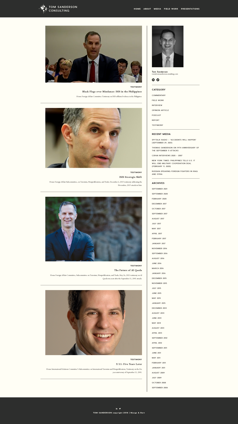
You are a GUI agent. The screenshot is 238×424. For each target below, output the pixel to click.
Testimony (136, 87)
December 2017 (159, 204)
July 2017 (156, 224)
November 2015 (159, 283)
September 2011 (159, 348)
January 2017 (159, 243)
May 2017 (156, 229)
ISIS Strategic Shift (130, 177)
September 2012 (159, 338)
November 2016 (159, 248)
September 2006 (160, 388)
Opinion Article (160, 110)
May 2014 (156, 323)
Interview (157, 105)
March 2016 (158, 268)
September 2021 (159, 189)
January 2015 (159, 303)
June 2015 (156, 293)
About (147, 9)
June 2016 (156, 263)
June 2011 (156, 353)
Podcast (156, 115)
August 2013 (158, 328)
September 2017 (159, 214)
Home (137, 9)
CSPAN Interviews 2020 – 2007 (167, 155)
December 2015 (159, 278)
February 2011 (159, 363)
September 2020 (160, 194)
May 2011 (156, 358)
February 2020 (159, 199)
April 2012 (157, 343)
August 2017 (158, 219)
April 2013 (157, 333)
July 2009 (157, 378)
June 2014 (156, 318)
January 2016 (159, 273)
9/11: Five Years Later (129, 364)
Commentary (159, 95)
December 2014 (159, 308)
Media (157, 9)
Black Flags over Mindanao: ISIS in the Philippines (112, 91)
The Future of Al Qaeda (128, 270)
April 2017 (157, 234)
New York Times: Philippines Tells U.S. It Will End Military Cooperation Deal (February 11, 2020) (173, 163)
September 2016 (159, 253)
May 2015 (156, 298)
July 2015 (156, 288)
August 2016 (158, 258)
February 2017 (159, 238)
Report (155, 120)
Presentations (190, 9)
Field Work (171, 9)
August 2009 (158, 373)
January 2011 (158, 368)
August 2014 (158, 313)
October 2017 (159, 209)
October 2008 (159, 383)
